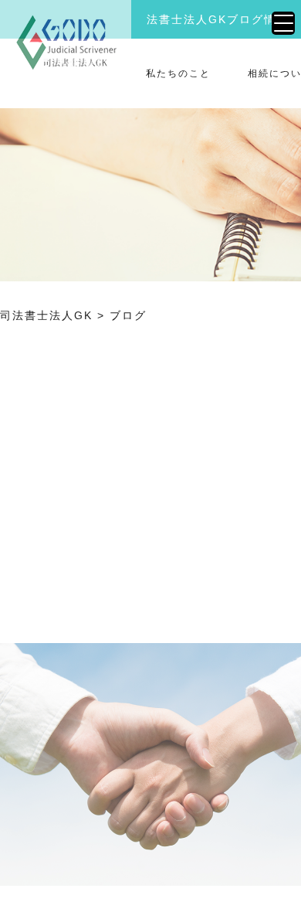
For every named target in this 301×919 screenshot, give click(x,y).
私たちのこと (178, 73)
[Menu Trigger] (283, 23)
